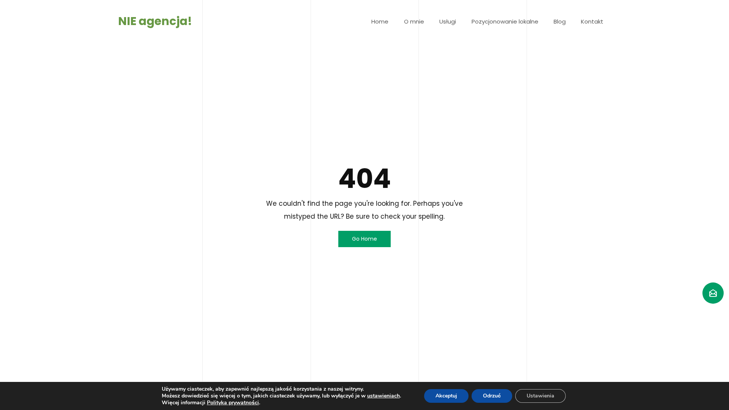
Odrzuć (492, 395)
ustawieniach (383, 396)
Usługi (447, 21)
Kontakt (592, 21)
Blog (560, 21)
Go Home (364, 239)
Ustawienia (540, 395)
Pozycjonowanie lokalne (505, 21)
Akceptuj (446, 395)
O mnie (414, 21)
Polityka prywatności (233, 402)
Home (379, 21)
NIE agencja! (155, 21)
